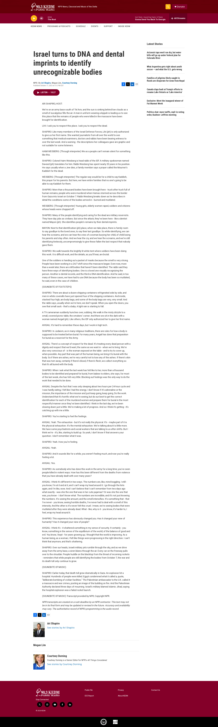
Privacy (121, 690)
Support (108, 26)
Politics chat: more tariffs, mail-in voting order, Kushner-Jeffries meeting (165, 113)
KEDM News (36, 26)
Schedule (81, 26)
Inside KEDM (124, 26)
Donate (181, 6)
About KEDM (123, 696)
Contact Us (155, 690)
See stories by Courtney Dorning (64, 664)
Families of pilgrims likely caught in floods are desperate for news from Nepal (166, 79)
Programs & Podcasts (59, 26)
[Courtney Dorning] (39, 662)
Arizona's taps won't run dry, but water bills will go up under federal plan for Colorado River (164, 55)
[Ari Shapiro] (39, 629)
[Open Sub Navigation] (44, 26)
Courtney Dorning (69, 83)
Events (94, 26)
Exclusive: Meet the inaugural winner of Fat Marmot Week (165, 102)
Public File (89, 690)
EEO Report (89, 696)
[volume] (41, 18)
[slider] (45, 18)
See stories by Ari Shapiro (61, 627)
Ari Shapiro (46, 83)
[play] (34, 18)
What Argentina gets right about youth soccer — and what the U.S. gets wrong (164, 68)
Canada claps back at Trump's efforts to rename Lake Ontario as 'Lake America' (164, 90)
